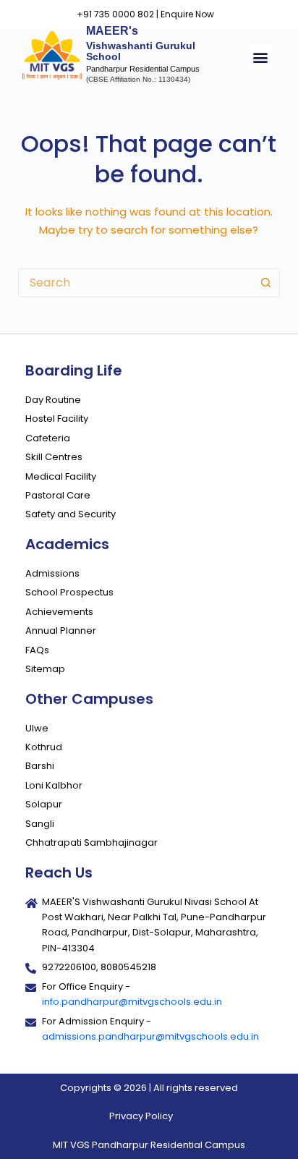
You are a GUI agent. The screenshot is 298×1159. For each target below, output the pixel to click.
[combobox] (135, 282)
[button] (260, 57)
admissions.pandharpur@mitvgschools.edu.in (150, 1036)
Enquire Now (187, 14)
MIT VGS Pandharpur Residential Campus (149, 1145)
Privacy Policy (141, 1116)
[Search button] (265, 283)
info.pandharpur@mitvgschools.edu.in (132, 1002)
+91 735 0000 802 (115, 14)
